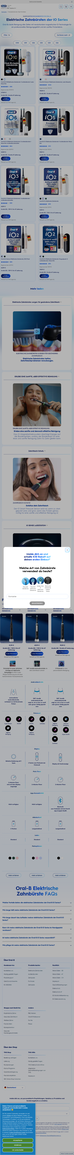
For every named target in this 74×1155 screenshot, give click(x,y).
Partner (9, 1115)
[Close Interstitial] (67, 550)
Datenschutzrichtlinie (8, 1128)
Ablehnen (17, 1145)
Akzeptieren (17, 1140)
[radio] (25, 584)
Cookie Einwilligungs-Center (17, 1132)
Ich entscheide (17, 1150)
